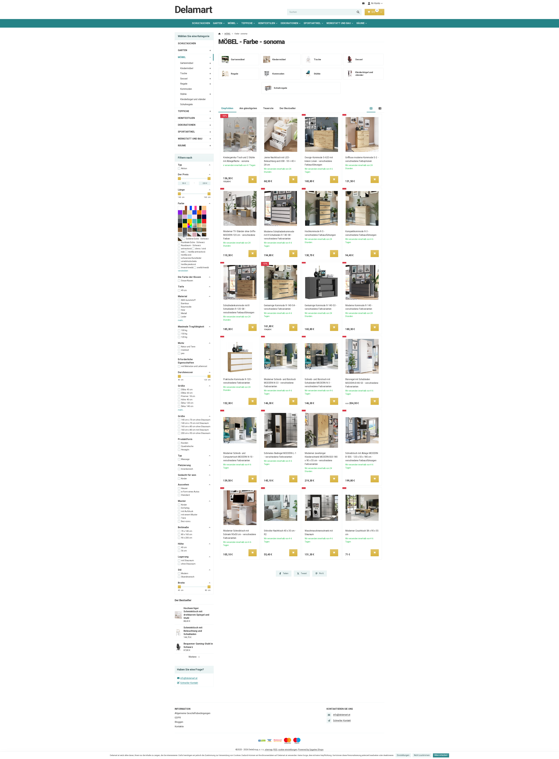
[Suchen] (358, 12)
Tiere (183, 518)
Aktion (184, 168)
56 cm (184, 551)
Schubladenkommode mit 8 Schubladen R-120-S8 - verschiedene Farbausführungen (238, 309)
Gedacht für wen (187, 475)
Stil (179, 569)
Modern (184, 573)
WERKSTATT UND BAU (338, 23)
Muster (182, 501)
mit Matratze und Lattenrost (194, 366)
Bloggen (179, 722)
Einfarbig (185, 508)
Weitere (193, 656)
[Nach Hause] (219, 34)
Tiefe (181, 286)
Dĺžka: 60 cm (187, 393)
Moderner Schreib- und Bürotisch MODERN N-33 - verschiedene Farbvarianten (280, 383)
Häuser (184, 488)
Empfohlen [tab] (227, 108)
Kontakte (179, 726)
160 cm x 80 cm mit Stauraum (195, 430)
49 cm (184, 290)
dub (183, 252)
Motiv (181, 343)
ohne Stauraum (188, 564)
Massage (185, 459)
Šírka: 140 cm (187, 406)
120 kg (184, 337)
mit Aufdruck (187, 511)
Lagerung (183, 556)
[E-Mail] (363, 3)
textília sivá (186, 255)
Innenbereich (187, 469)
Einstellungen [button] (403, 755)
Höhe (181, 543)
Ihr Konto (375, 3)
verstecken (183, 271)
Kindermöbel (186, 68)
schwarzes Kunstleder (191, 258)
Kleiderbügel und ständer (193, 99)
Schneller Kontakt (189, 682)
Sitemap (269, 749)
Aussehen (183, 484)
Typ (180, 164)
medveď (185, 350)
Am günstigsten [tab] (248, 108)
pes (182, 353)
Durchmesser (185, 372)
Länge (181, 189)
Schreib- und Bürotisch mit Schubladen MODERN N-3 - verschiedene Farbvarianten (318, 383)
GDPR (178, 717)
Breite (181, 582)
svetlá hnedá (203, 267)
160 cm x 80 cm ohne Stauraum (195, 426)
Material (182, 296)
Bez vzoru (185, 521)
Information (182, 709)
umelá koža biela (189, 261)
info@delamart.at (188, 678)
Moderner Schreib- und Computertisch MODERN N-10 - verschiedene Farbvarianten (238, 457)
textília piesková (188, 264)
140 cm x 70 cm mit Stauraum (195, 423)
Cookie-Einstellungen (287, 749)
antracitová (186, 248)
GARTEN (217, 23)
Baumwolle (186, 307)
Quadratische (187, 446)
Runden (184, 443)
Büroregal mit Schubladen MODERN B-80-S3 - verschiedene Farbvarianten (361, 383)
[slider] (179, 178)
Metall (184, 313)
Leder (183, 316)
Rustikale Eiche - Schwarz (193, 242)
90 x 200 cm (186, 538)
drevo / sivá (200, 248)
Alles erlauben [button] (440, 755)
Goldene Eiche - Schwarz (197, 239)
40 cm (184, 547)
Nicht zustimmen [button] (422, 755)
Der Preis (183, 174)
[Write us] (329, 720)
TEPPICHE (247, 23)
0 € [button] (374, 12)
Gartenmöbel (186, 63)
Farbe (181, 203)
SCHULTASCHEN (201, 23)
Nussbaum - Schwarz (191, 245)
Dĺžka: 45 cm (187, 389)
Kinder (184, 478)
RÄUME (361, 23)
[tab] (371, 108)
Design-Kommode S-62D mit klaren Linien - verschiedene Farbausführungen (319, 161)
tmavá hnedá (187, 267)
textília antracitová (196, 252)
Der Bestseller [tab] (288, 108)
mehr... (181, 320)
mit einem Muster (189, 514)
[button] (381, 12)
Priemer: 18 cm (188, 396)
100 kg (184, 330)
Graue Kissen (187, 280)
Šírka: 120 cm (187, 403)
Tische (183, 73)
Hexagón (185, 449)
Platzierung (184, 465)
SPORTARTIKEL (312, 23)
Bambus (185, 303)
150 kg (184, 334)
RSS (275, 749)
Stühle (183, 94)
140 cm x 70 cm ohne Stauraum (195, 420)
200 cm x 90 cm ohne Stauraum (195, 433)
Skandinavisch (187, 577)
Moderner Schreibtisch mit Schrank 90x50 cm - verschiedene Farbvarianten (239, 534)
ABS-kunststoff (188, 300)
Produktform (185, 439)
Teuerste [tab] (268, 108)
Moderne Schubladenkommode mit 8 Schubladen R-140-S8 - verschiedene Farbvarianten (279, 235)
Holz (183, 310)
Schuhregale (186, 104)
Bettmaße (183, 527)
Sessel (183, 78)
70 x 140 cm (186, 531)
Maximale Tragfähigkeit (191, 326)
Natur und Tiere (188, 346)
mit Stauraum (187, 560)
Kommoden (186, 89)
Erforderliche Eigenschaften (186, 361)
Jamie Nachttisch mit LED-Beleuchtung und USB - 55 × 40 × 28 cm (280, 161)
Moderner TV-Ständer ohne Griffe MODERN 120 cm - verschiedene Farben (239, 235)
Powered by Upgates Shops (310, 749)
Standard (185, 495)
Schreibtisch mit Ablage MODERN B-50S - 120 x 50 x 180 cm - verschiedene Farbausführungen (361, 457)
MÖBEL (234, 24)
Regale (183, 83)
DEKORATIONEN (289, 23)
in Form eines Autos (190, 491)
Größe (181, 385)
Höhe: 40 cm (186, 399)
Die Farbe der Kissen (189, 277)
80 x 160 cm (186, 534)
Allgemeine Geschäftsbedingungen (192, 713)
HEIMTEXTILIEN (266, 23)
